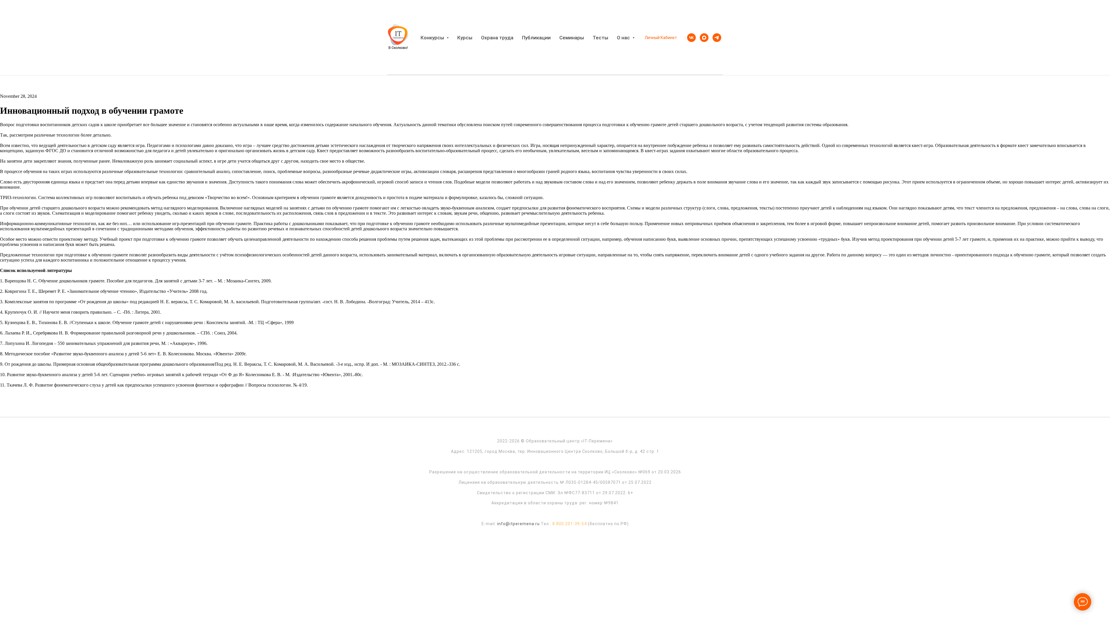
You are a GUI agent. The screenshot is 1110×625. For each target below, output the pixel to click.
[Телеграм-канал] (717, 37)
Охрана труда (497, 38)
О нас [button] (624, 38)
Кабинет (669, 37)
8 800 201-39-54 (569, 523)
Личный (652, 37)
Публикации (536, 38)
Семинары (571, 38)
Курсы (464, 38)
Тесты (600, 38)
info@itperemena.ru (518, 523)
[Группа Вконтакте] (691, 37)
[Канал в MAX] (704, 37)
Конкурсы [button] (433, 38)
